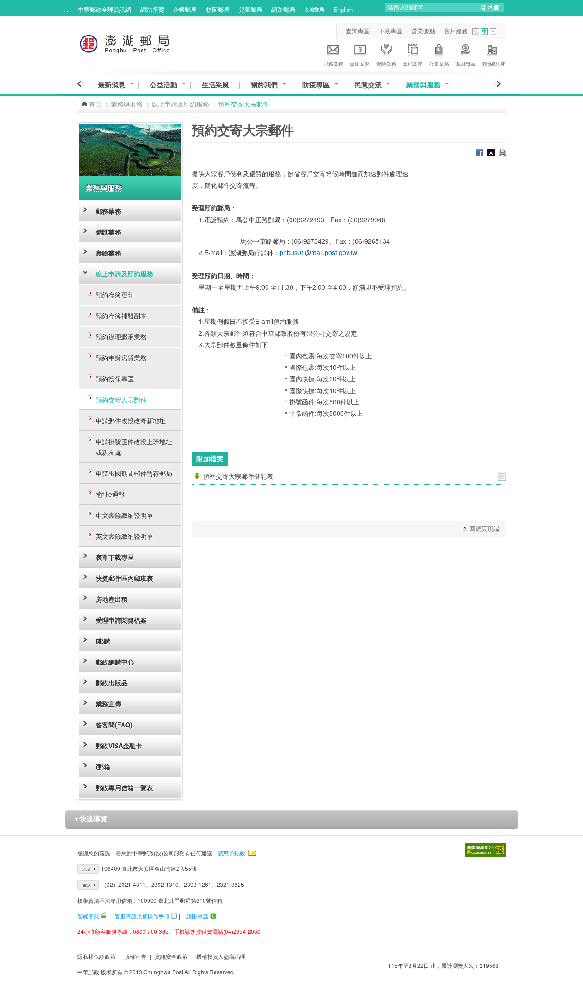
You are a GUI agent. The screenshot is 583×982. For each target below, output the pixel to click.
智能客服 (88, 916)
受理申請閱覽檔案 (121, 619)
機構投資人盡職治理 (220, 956)
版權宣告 (135, 956)
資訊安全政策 (171, 956)
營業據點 (423, 30)
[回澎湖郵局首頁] (141, 42)
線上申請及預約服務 (180, 103)
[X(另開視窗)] (491, 153)
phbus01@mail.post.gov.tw (318, 252)
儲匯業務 (360, 63)
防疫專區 (316, 85)
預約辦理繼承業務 (121, 336)
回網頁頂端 (484, 528)
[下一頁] (497, 83)
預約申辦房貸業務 (121, 357)
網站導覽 (152, 9)
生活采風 (215, 85)
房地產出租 (493, 63)
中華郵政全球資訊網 (104, 9)
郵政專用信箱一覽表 (124, 787)
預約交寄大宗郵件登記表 (238, 476)
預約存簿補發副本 (121, 315)
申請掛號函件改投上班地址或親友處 (134, 447)
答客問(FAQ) (114, 724)
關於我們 (264, 85)
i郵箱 (103, 766)
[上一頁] (80, 83)
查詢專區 (357, 30)
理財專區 (465, 63)
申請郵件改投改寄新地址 (131, 420)
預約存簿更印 (115, 294)
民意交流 (368, 85)
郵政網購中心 (115, 661)
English (343, 9)
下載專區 (390, 30)
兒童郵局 (250, 9)
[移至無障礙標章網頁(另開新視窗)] (485, 850)
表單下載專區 (115, 557)
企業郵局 (185, 9)
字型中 (484, 31)
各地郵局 (314, 9)
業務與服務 (423, 85)
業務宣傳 (108, 703)
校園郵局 (218, 9)
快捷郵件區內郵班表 (124, 578)
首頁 (95, 103)
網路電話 (197, 916)
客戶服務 (456, 30)
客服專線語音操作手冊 (142, 916)
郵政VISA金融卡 (119, 745)
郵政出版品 (112, 682)
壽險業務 (386, 63)
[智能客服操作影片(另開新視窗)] (103, 916)
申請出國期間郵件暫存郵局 (134, 473)
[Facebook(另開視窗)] (479, 153)
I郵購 (103, 640)
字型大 (493, 31)
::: (66, 9)
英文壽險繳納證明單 (124, 536)
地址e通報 (110, 494)
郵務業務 (333, 63)
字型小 (475, 31)
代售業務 (439, 63)
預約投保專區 (115, 378)
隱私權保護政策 (96, 956)
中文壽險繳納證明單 (124, 515)
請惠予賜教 (231, 853)
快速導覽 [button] (90, 818)
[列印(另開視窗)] (502, 153)
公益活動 (163, 85)
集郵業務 (413, 63)
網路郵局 (283, 9)
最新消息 (111, 85)
